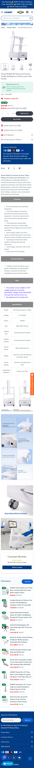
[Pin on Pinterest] (19, 168)
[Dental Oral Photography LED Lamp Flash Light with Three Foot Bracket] (5, 628)
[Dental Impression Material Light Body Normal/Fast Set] (5, 652)
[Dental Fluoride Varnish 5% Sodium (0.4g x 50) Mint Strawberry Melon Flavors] (5, 700)
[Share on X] (14, 168)
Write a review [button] (17, 567)
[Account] (27, 12)
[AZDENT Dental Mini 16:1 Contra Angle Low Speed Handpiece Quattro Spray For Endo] (5, 688)
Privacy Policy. (14, 727)
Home (3, 27)
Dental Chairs (11, 27)
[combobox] (17, 18)
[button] (32, 384)
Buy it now (17, 119)
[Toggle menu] (2, 12)
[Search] (30, 18)
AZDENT (16, 764)
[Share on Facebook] (9, 168)
